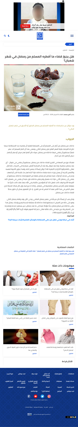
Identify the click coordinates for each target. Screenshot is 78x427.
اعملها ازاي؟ (46, 391)
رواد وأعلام (34, 391)
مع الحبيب (9, 373)
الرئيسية (71, 50)
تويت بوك (34, 373)
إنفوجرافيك (58, 373)
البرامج (59, 391)
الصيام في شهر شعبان (67, 253)
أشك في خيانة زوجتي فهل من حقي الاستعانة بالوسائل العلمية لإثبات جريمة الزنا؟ (41, 219)
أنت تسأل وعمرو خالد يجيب (46, 375)
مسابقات (59, 381)
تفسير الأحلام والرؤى (21, 382)
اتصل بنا (46, 407)
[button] (63, 1)
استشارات (71, 373)
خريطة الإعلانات (29, 407)
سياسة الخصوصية (38, 407)
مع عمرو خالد (21, 387)
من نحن (51, 407)
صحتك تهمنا (70, 381)
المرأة (48, 387)
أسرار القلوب (9, 381)
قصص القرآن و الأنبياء (32, 382)
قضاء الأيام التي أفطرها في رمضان (25, 251)
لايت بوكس (21, 373)
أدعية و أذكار (46, 381)
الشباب (35, 387)
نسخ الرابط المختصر (23, 114)
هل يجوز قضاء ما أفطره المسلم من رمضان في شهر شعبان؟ (55, 251)
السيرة (60, 387)
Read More (25, 26)
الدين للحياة (70, 387)
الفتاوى (71, 295)
